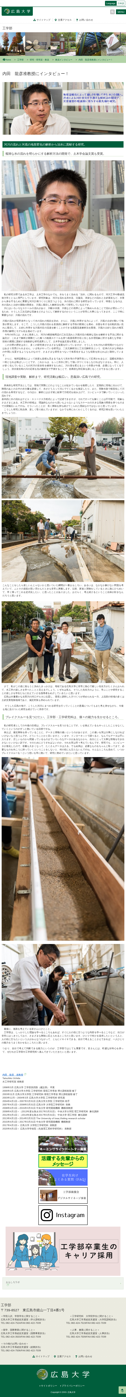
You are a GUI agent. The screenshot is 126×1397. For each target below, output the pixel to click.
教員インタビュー (63, 60)
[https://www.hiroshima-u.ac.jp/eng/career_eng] (63, 1251)
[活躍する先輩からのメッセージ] (63, 1160)
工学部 (7, 28)
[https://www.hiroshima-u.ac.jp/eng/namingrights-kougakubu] (63, 1144)
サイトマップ (43, 20)
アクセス (65, 20)
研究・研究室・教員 (39, 60)
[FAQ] (63, 1177)
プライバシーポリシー (73, 1385)
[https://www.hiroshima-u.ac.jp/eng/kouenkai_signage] (63, 1195)
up (122, 1391)
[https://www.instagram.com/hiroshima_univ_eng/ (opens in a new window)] (63, 1215)
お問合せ (86, 20)
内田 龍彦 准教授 (12, 1074)
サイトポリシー (49, 1385)
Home (8, 60)
